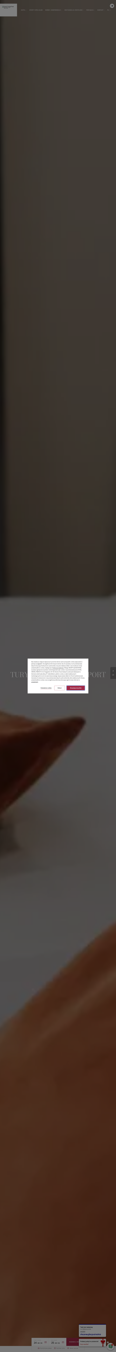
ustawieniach (34, 682)
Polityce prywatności (58, 668)
